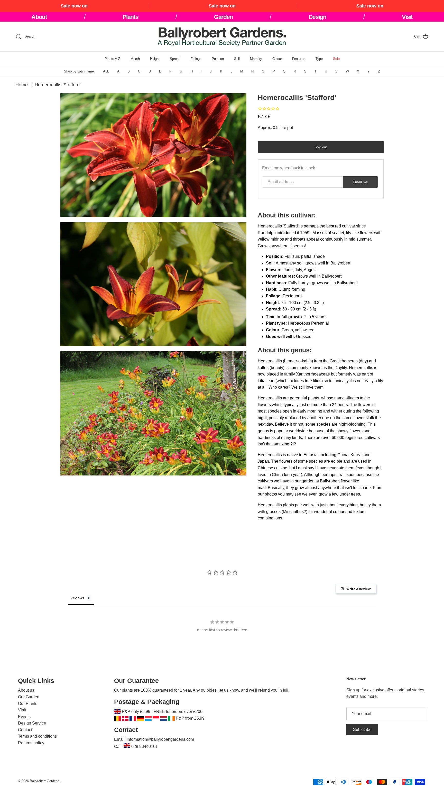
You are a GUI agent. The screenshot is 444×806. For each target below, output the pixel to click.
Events (24, 717)
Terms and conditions (37, 736)
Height (155, 59)
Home (21, 84)
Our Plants (27, 703)
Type (319, 59)
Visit (22, 710)
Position (218, 59)
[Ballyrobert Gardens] (222, 36)
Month (135, 59)
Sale (336, 59)
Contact (25, 730)
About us (26, 690)
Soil (237, 59)
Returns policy (31, 743)
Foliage (196, 59)
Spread (175, 59)
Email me (360, 182)
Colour (277, 59)
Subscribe (362, 729)
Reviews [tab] (77, 598)
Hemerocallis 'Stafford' (57, 84)
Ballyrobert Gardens (44, 781)
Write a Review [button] (358, 589)
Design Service (32, 723)
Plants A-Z (112, 59)
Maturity (256, 59)
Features (298, 59)
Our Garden (28, 697)
